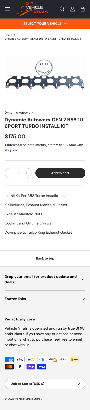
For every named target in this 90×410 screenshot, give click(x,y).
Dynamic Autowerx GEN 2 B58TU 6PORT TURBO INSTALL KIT (43, 39)
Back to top (45, 258)
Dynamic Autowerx (19, 112)
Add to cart (60, 173)
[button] (83, 9)
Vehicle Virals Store (28, 399)
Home (8, 35)
